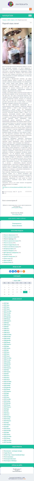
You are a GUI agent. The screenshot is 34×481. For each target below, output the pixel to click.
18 (21, 289)
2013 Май (6, 426)
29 (8, 294)
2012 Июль (6, 414)
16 (13, 289)
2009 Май (6, 350)
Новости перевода (8, 191)
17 (17, 289)
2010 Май (6, 373)
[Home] (10, 4)
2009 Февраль (7, 344)
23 (13, 292)
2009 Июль (6, 354)
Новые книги (7, 258)
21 (4, 292)
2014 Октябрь (7, 430)
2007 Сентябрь (7, 311)
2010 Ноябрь (7, 385)
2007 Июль (6, 307)
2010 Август (7, 379)
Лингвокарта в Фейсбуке (10, 460)
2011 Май (6, 395)
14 (4, 289)
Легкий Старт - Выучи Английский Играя (14, 454)
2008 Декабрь (7, 340)
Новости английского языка (11, 246)
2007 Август (7, 309)
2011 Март (6, 393)
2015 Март (6, 432)
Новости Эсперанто (9, 250)
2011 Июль (6, 397)
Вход (20, 207)
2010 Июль (6, 377)
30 (13, 294)
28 (4, 294)
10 (17, 287)
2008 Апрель (7, 324)
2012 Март (6, 409)
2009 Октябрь (7, 360)
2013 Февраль (7, 420)
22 (8, 292)
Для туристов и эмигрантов (11, 252)
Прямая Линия (7, 262)
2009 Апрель (7, 348)
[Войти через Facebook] (15, 271)
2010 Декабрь (7, 387)
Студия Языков (8, 453)
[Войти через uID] (10, 271)
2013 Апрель (7, 424)
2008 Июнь (6, 328)
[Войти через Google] (21, 271)
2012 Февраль (7, 407)
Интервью (6, 254)
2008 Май (6, 326)
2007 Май (6, 303)
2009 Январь (7, 342)
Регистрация (15, 207)
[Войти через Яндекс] (18, 271)
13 (29, 287)
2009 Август (7, 356)
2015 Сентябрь (7, 436)
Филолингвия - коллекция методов (13, 451)
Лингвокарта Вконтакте (10, 458)
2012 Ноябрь (7, 418)
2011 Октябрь (7, 399)
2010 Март (6, 369)
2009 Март (6, 346)
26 (16, 20)
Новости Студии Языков (10, 244)
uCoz (24, 478)
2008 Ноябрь (7, 338)
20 (29, 289)
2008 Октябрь (7, 336)
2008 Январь (7, 318)
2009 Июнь (6, 352)
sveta (20, 191)
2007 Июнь (6, 305)
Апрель (12, 20)
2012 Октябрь (7, 416)
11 (21, 287)
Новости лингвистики (9, 256)
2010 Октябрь (7, 383)
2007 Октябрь (7, 313)
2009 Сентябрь (7, 358)
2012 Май (6, 411)
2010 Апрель (7, 371)
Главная (4, 20)
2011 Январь (7, 389)
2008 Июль (6, 330)
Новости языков (8, 242)
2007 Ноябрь (7, 315)
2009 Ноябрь (7, 362)
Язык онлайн (7, 260)
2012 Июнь (6, 412)
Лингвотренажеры (8, 456)
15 (8, 289)
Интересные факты (9, 248)
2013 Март (6, 422)
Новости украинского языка (11, 240)
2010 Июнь (6, 375)
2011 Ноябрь (7, 401)
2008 (8, 20)
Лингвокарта (21, 4)
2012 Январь (7, 405)
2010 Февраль (7, 367)
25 (21, 292)
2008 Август (7, 332)
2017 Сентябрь (7, 442)
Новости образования (9, 235)
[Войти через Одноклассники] (24, 271)
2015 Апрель (7, 434)
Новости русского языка (10, 237)
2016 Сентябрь (7, 440)
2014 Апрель (7, 428)
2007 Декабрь (7, 317)
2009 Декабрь (7, 364)
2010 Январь (7, 365)
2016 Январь (7, 438)
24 (17, 292)
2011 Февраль (7, 391)
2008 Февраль (7, 320)
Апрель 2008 (17, 280)
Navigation (7, 15)
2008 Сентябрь (7, 334)
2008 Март (6, 322)
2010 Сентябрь (7, 381)
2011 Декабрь (7, 403)
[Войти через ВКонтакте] (13, 271)
